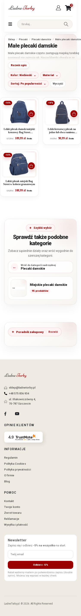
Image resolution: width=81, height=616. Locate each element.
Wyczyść (58, 83)
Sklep (11, 39)
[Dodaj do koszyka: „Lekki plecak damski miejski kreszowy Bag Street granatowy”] (31, 113)
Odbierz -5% (40, 564)
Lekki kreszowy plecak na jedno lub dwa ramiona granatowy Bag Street (62, 131)
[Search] (66, 24)
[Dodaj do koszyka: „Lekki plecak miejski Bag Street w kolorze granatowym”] (31, 166)
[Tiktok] (28, 414)
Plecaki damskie (41, 39)
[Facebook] (5, 414)
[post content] (19, 112)
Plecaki (23, 39)
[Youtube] (17, 414)
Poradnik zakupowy (30, 332)
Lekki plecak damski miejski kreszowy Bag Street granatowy (19, 131)
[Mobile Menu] (10, 24)
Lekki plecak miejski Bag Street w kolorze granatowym (19, 183)
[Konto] (59, 8)
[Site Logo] (21, 8)
